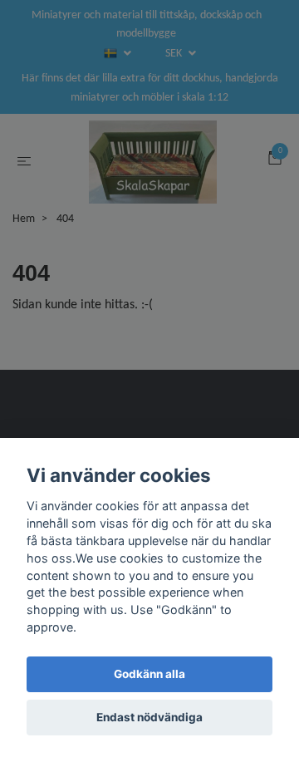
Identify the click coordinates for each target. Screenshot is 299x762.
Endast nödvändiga (149, 717)
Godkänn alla (149, 674)
